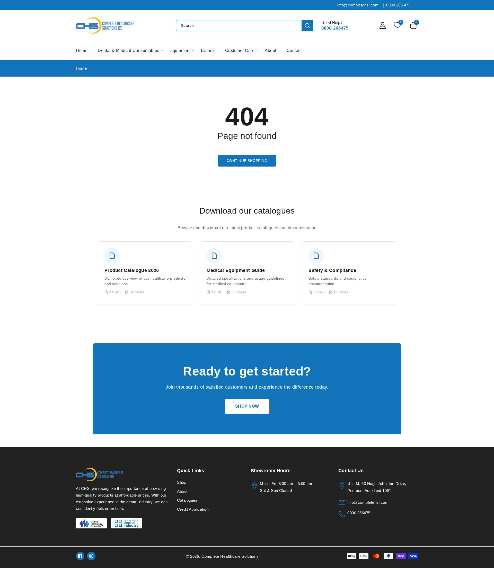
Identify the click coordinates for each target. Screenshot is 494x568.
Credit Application (192, 509)
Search (307, 25)
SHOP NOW (247, 406)
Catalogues (187, 500)
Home (81, 68)
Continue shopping (247, 161)
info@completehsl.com (368, 502)
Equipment (180, 50)
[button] (414, 25)
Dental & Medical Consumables (128, 50)
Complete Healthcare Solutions (230, 556)
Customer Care (240, 50)
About (182, 491)
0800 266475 (335, 28)
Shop (181, 482)
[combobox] (244, 25)
